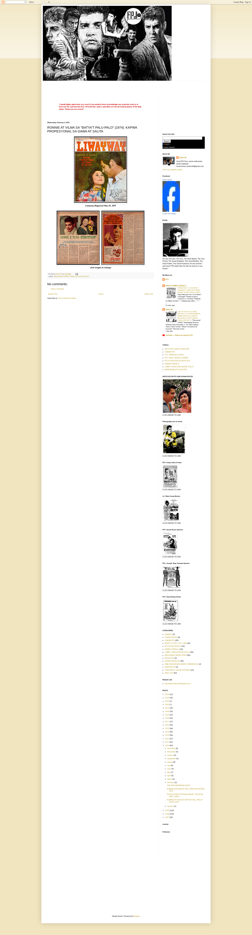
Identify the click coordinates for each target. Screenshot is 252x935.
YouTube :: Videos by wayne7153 (179, 335)
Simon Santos (167, 180)
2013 (167, 735)
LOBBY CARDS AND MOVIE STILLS (179, 367)
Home (101, 294)
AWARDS (168, 634)
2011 (167, 742)
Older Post (149, 294)
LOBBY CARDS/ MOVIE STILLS (177, 652)
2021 (167, 708)
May (169, 772)
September (171, 759)
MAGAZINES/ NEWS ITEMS (64, 276)
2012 (167, 739)
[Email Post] (76, 274)
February (171, 782)
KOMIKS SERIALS (172, 364)
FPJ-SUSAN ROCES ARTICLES (177, 361)
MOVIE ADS (169, 658)
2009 (167, 810)
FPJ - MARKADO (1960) (174, 355)
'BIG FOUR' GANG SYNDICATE (177, 349)
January (170, 806)
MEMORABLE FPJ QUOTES (176, 370)
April (169, 776)
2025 (167, 698)
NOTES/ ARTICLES (82, 276)
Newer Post (52, 294)
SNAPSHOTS (170, 667)
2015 (167, 728)
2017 (167, 722)
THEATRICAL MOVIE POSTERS (177, 670)
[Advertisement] (100, 87)
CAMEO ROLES (171, 637)
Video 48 (182, 158)
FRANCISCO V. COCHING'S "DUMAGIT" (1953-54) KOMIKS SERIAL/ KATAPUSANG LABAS (189, 290)
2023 (167, 701)
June (169, 769)
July (169, 765)
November (171, 752)
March (170, 779)
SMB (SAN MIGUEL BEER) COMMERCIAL (181, 664)
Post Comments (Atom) (67, 298)
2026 (167, 694)
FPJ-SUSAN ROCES (173, 646)
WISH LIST (169, 673)
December (171, 748)
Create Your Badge (169, 214)
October (170, 755)
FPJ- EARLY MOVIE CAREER (176, 358)
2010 (167, 746)
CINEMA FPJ (170, 352)
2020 (167, 711)
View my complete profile (172, 170)
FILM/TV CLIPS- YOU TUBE (176, 643)
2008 (167, 814)
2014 (167, 732)
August (170, 762)
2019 (167, 715)
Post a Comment (57, 289)
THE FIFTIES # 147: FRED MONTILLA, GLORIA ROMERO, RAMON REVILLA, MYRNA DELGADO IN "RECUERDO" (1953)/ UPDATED (189, 316)
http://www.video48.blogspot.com (178, 684)
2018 (167, 718)
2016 (167, 725)
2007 (167, 817)
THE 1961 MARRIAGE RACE (178, 785)
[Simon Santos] (171, 211)
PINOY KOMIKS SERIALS (176, 286)
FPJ (167, 279)
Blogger (137, 916)
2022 (167, 705)
